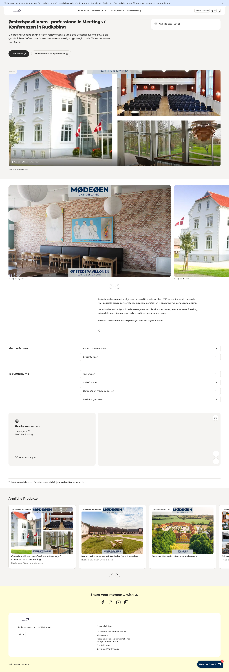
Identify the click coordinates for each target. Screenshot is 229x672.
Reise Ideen (83, 11)
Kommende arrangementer (50, 53)
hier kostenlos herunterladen (156, 3)
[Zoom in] (216, 454)
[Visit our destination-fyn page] (126, 602)
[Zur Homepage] (16, 10)
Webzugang (102, 635)
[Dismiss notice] (223, 3)
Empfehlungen (104, 645)
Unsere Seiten (201, 11)
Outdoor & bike (99, 11)
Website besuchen (168, 24)
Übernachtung (134, 11)
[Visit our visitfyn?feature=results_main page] (118, 602)
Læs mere (17, 53)
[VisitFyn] (25, 619)
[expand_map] (215, 418)
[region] (159, 439)
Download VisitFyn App (108, 649)
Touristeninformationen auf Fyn (112, 631)
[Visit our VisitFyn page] (102, 602)
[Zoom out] (216, 461)
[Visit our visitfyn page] (110, 602)
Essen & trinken (116, 11)
